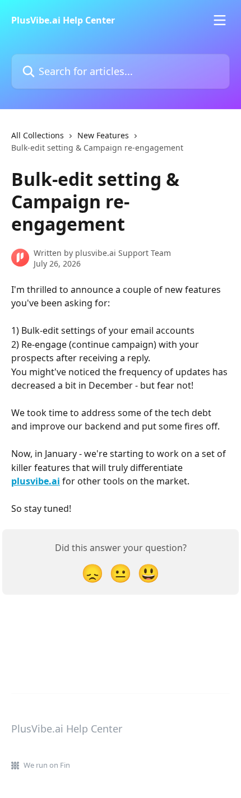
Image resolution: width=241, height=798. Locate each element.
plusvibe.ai (35, 481)
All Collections (37, 135)
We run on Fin (47, 765)
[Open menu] (220, 20)
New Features (103, 135)
